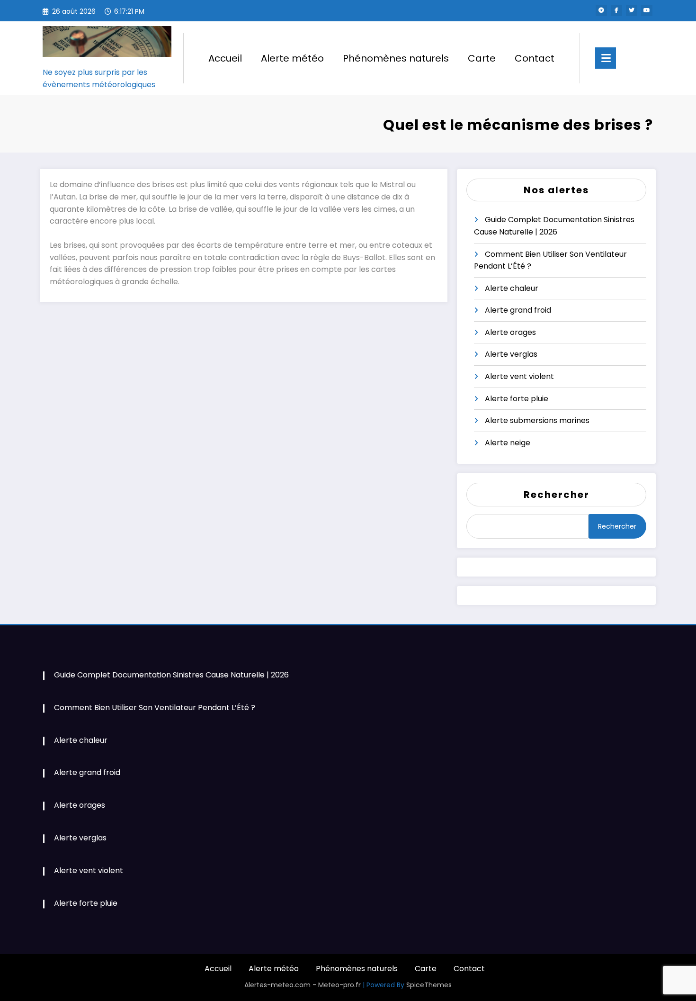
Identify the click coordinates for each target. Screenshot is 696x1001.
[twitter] (631, 10)
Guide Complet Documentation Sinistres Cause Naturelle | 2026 (171, 674)
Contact (534, 58)
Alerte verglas (511, 354)
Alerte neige (507, 442)
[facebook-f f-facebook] (616, 10)
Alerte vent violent (519, 376)
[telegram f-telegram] (601, 10)
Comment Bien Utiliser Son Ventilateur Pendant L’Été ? (154, 707)
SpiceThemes (429, 985)
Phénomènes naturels (396, 58)
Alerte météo (292, 58)
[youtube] (646, 10)
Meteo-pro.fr (340, 985)
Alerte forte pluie (516, 398)
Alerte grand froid (518, 310)
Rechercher (556, 494)
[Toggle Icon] (605, 58)
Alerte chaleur (511, 288)
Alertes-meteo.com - (281, 985)
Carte (482, 58)
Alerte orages (510, 332)
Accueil (225, 58)
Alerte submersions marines (537, 420)
